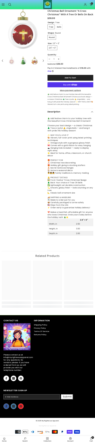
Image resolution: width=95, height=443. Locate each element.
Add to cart (70, 78)
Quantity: (52, 54)
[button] (2, 60)
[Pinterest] (21, 378)
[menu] (3, 4)
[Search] (9, 4)
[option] (23, 30)
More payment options (70, 90)
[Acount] (85, 4)
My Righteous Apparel (50, 421)
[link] (16, 302)
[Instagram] (13, 378)
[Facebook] (6, 378)
